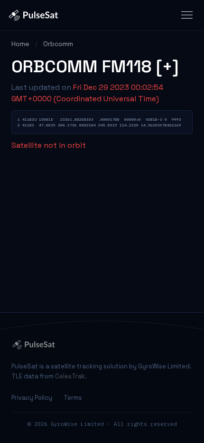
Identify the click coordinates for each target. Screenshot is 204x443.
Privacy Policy (31, 398)
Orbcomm (58, 43)
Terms (73, 398)
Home (20, 43)
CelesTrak (70, 376)
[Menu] (186, 15)
